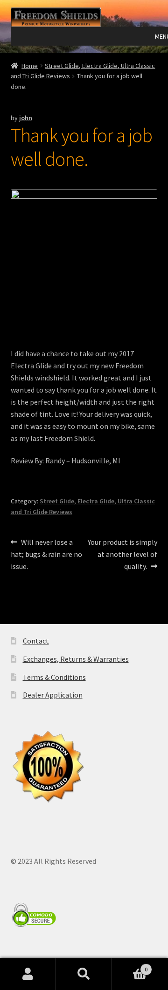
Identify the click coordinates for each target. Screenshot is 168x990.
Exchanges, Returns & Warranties (76, 659)
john (25, 118)
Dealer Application (53, 694)
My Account (28, 974)
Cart (129, 966)
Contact (36, 640)
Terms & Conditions (54, 677)
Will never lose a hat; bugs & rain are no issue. (46, 554)
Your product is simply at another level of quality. (122, 554)
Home (29, 65)
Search (84, 974)
